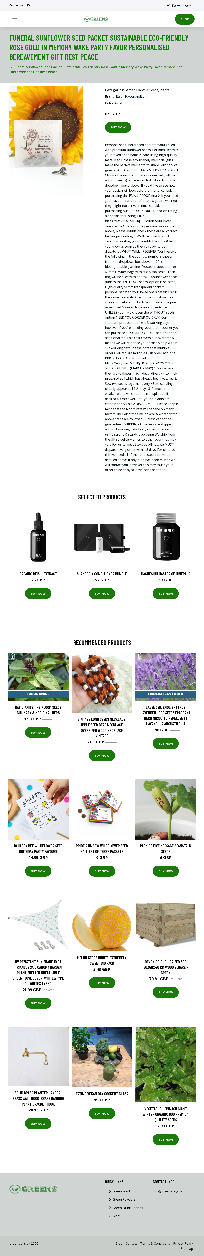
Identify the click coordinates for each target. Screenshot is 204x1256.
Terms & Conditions (155, 1243)
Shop (185, 19)
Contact (131, 1243)
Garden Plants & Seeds (141, 90)
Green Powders (124, 1199)
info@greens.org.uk (179, 5)
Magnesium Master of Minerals (165, 573)
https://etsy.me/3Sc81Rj (122, 221)
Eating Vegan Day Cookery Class (102, 1093)
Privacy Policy (183, 1243)
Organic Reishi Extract (38, 573)
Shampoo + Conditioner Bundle (102, 573)
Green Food (121, 1191)
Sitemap (187, 1248)
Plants (164, 90)
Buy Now (118, 127)
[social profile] (28, 5)
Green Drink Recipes (128, 1208)
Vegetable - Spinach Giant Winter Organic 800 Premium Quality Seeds (166, 1114)
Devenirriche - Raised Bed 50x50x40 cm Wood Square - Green (165, 967)
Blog (116, 1216)
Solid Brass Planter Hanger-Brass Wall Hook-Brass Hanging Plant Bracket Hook (38, 1098)
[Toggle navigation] (14, 18)
